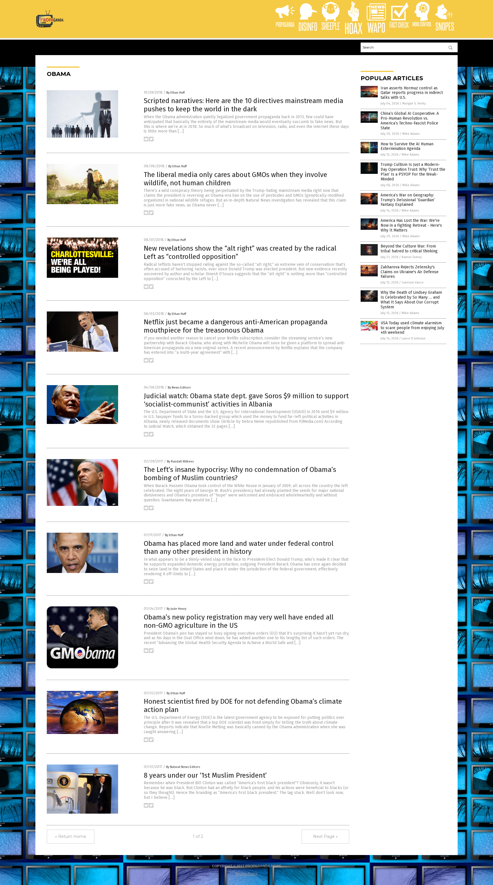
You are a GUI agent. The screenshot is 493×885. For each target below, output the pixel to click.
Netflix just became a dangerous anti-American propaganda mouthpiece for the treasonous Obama (236, 326)
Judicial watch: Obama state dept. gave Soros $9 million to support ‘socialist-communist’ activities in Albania (246, 400)
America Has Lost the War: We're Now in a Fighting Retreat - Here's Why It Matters (411, 225)
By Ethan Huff (175, 92)
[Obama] (49, 26)
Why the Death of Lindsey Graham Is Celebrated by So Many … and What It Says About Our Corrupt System (411, 299)
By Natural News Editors (183, 767)
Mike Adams (411, 134)
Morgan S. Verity (414, 103)
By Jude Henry (176, 609)
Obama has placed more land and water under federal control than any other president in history (239, 548)
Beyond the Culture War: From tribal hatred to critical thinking (409, 249)
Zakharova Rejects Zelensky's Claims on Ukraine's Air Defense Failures (410, 272)
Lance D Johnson (413, 338)
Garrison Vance (413, 282)
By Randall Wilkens (180, 461)
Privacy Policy (246, 874)
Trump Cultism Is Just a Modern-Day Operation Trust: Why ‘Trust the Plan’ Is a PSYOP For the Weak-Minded (413, 171)
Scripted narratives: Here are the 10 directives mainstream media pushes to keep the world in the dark (243, 105)
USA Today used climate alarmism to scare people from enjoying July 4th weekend (412, 328)
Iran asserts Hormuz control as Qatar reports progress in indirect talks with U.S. (412, 93)
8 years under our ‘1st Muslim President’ (205, 775)
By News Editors (179, 387)
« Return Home (70, 836)
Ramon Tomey (412, 257)
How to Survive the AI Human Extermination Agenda (407, 146)
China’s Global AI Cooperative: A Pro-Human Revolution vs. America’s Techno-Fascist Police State (410, 120)
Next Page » (325, 836)
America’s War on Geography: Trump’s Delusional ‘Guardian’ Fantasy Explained (408, 200)
